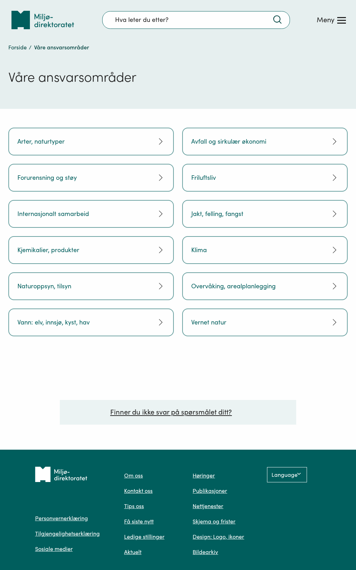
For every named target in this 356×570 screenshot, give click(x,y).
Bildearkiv (205, 551)
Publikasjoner (210, 490)
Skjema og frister (214, 521)
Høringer (204, 475)
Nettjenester (208, 506)
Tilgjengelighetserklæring (67, 533)
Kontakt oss (138, 490)
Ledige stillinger (144, 536)
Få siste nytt (139, 521)
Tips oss (134, 506)
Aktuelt (132, 551)
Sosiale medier (54, 548)
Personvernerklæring (61, 518)
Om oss (133, 475)
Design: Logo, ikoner (218, 536)
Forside (17, 47)
